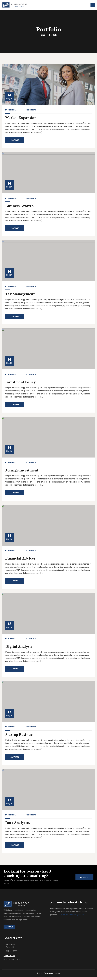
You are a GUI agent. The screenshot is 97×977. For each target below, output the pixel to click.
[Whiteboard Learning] (14, 5)
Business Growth (19, 206)
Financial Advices (20, 558)
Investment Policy (20, 382)
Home (42, 35)
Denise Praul (13, 110)
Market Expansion (21, 118)
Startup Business (19, 735)
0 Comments (31, 110)
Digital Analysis (18, 647)
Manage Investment (21, 470)
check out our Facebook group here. (72, 915)
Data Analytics (17, 823)
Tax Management (20, 294)
